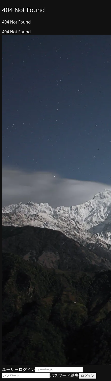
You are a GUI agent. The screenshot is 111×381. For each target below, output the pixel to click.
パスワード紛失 (64, 375)
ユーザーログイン (18, 369)
